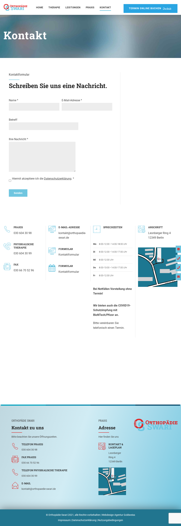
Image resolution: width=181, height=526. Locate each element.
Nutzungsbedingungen (110, 520)
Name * (13, 100)
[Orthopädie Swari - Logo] (155, 425)
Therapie (54, 7)
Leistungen (72, 7)
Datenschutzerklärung (57, 178)
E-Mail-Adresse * (72, 100)
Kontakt (105, 7)
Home (39, 7)
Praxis (90, 7)
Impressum (64, 520)
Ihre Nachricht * (18, 139)
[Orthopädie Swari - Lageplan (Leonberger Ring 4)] (112, 481)
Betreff (13, 119)
